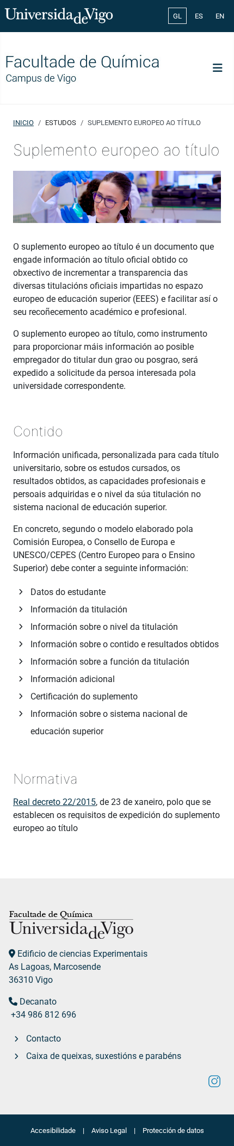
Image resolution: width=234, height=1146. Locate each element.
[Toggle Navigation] (218, 68)
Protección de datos (173, 1130)
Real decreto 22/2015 (54, 802)
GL (177, 16)
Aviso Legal (109, 1130)
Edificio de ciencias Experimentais (82, 954)
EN (219, 16)
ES (199, 16)
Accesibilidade (53, 1130)
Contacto (43, 1038)
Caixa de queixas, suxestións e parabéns (103, 1056)
